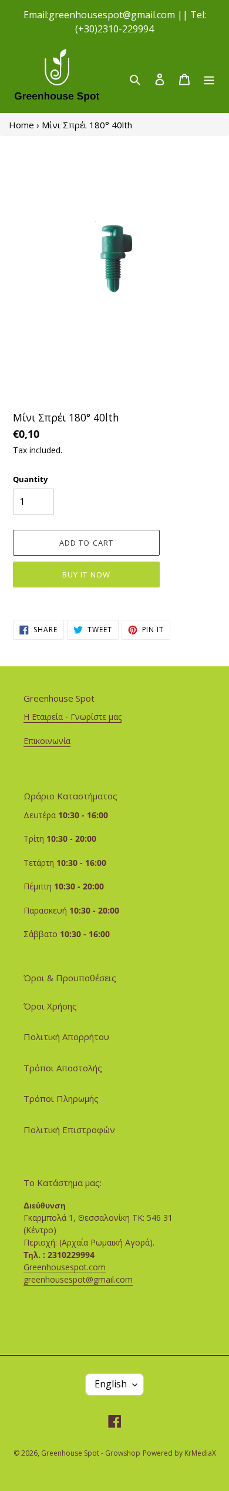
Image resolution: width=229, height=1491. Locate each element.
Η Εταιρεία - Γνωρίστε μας (72, 716)
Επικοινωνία (46, 740)
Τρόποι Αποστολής (62, 1068)
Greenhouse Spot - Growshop (90, 1453)
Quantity (30, 479)
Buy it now (86, 574)
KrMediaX (200, 1453)
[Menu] (209, 78)
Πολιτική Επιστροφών (69, 1129)
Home (21, 125)
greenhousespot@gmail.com (78, 1279)
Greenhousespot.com (64, 1267)
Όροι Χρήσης (50, 1006)
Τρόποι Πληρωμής (61, 1098)
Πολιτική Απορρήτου (66, 1036)
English (111, 1383)
